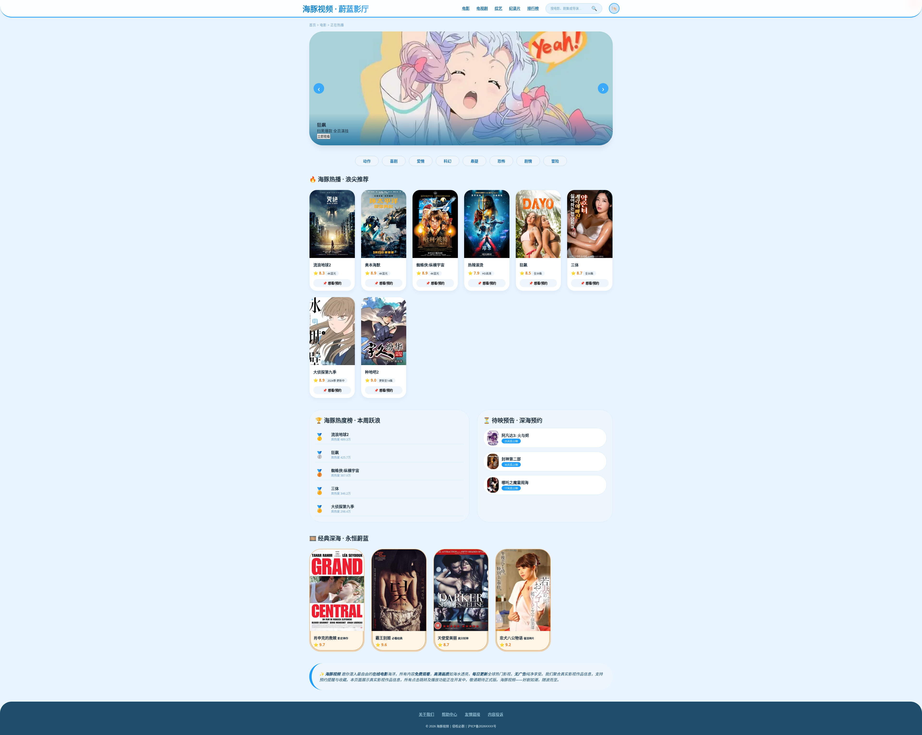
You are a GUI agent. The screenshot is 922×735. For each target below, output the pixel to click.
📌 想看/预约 (332, 283)
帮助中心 (449, 714)
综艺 (498, 8)
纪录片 (515, 8)
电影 (466, 8)
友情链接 (472, 714)
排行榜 (533, 8)
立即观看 (323, 136)
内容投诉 (495, 714)
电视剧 (482, 8)
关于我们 (426, 714)
